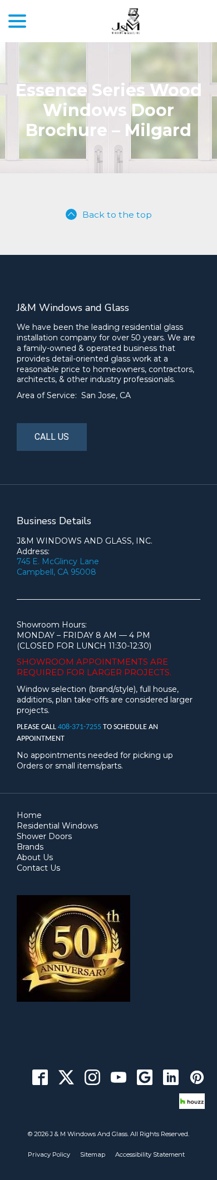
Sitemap (92, 1154)
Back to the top (117, 214)
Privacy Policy (49, 1154)
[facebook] (40, 1077)
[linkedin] (171, 1077)
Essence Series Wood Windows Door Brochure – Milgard (109, 110)
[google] (144, 1077)
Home (29, 815)
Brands (30, 847)
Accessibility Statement (150, 1154)
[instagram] (92, 1077)
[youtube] (118, 1077)
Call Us (51, 436)
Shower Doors (44, 836)
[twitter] (66, 1077)
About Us (35, 857)
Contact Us (38, 868)
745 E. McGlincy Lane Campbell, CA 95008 (58, 566)
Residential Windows (57, 826)
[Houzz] (192, 1101)
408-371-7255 (80, 727)
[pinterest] (197, 1077)
